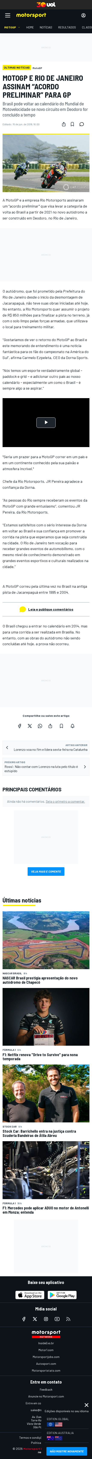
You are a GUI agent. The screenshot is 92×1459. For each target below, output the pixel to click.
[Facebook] (19, 726)
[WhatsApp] (40, 726)
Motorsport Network (38, 1448)
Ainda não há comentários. (46, 801)
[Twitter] (29, 726)
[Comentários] (83, 124)
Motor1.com (46, 1350)
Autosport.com (46, 1363)
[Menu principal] (7, 15)
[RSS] (68, 1319)
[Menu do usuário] (83, 15)
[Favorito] (72, 124)
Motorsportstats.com (46, 1370)
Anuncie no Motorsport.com (46, 1396)
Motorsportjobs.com (46, 1357)
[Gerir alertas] (72, 726)
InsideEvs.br (46, 1343)
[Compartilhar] (63, 124)
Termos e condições (32, 1437)
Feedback (46, 1389)
